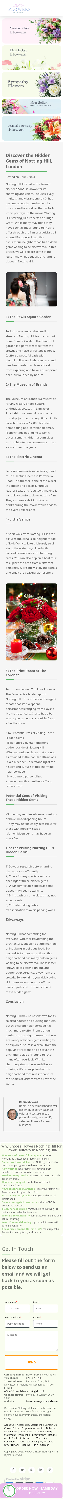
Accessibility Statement (29, 1424)
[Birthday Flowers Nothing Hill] (31, 57)
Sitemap (44, 1444)
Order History (11, 1444)
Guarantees (26, 1431)
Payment (23, 1434)
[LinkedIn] (40, 1470)
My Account (46, 1441)
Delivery (50, 1428)
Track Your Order (27, 1441)
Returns (26, 1444)
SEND (31, 1362)
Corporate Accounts (32, 1428)
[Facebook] (13, 1470)
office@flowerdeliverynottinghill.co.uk (24, 1391)
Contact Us (51, 1424)
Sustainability (26, 1438)
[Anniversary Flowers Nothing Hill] (31, 128)
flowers (24, 360)
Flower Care (10, 1431)
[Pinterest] (50, 1470)
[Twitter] (22, 1470)
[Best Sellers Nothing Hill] (31, 106)
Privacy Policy (38, 1434)
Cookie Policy (11, 1428)
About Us (9, 1424)
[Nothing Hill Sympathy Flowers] (31, 84)
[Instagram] (31, 1470)
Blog (35, 1444)
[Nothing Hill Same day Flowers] (31, 31)
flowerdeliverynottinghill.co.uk (42, 1401)
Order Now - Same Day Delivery (37, 1490)
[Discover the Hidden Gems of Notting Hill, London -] (19, 7)
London (19, 189)
